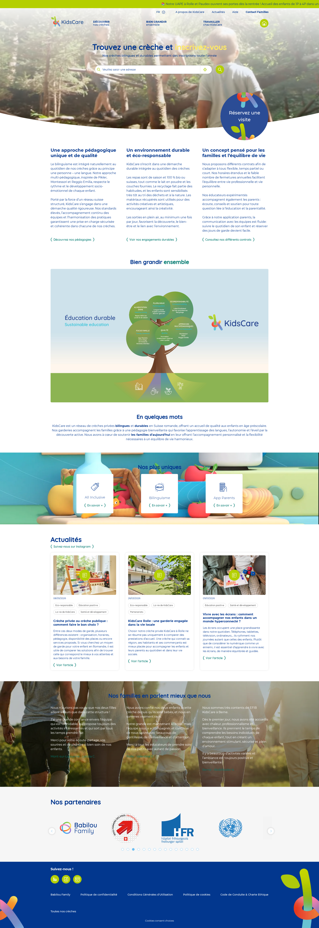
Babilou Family (60, 894)
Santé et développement (94, 612)
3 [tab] (133, 849)
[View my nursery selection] (264, 23)
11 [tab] (176, 849)
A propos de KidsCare (190, 12)
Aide (235, 12)
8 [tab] (160, 849)
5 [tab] (144, 849)
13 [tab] (187, 849)
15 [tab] (197, 849)
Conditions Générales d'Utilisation (150, 894)
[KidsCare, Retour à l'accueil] (67, 21)
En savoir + (95, 505)
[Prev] (52, 831)
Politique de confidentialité (98, 894)
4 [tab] (138, 849)
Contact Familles (257, 12)
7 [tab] (154, 849)
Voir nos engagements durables (151, 239)
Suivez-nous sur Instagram (72, 546)
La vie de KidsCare (65, 612)
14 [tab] (192, 849)
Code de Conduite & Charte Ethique (244, 894)
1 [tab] (122, 849)
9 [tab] (165, 849)
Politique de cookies (196, 894)
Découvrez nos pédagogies (72, 239)
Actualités (218, 12)
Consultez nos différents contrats (228, 239)
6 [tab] (149, 849)
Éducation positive (88, 605)
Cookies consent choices (159, 920)
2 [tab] (128, 849)
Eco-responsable (64, 605)
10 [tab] (170, 849)
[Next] (271, 831)
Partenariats (136, 612)
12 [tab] (181, 849)
